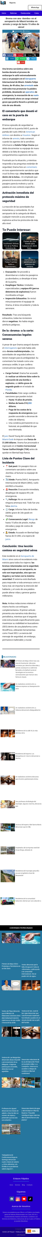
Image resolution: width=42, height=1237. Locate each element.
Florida (8, 390)
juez (6, 436)
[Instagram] (18, 1199)
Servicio (17, 1185)
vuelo (36, 95)
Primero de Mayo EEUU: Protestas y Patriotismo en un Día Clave (11, 966)
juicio (7, 539)
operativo (29, 92)
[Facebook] (11, 1199)
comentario (31, 167)
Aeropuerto (30, 78)
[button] (8, 55)
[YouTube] (24, 1199)
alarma (13, 506)
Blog (23, 1185)
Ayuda (25, 1229)
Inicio (11, 1185)
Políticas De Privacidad (23, 1232)
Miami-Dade (8, 439)
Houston (26, 135)
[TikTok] (30, 1199)
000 (30, 403)
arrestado (28, 85)
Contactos (18, 1229)
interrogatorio (10, 348)
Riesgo (32, 519)
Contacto (29, 1185)
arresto (16, 138)
